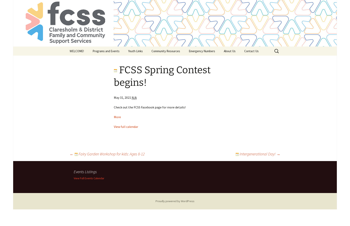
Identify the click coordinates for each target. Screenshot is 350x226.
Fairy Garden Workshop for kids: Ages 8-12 (107, 153)
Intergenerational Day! (259, 153)
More (117, 117)
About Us (230, 51)
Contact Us (251, 51)
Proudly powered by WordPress (175, 201)
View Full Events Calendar (89, 178)
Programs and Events (106, 51)
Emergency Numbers (202, 51)
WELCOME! (77, 51)
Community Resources (166, 51)
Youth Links (135, 51)
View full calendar (126, 127)
